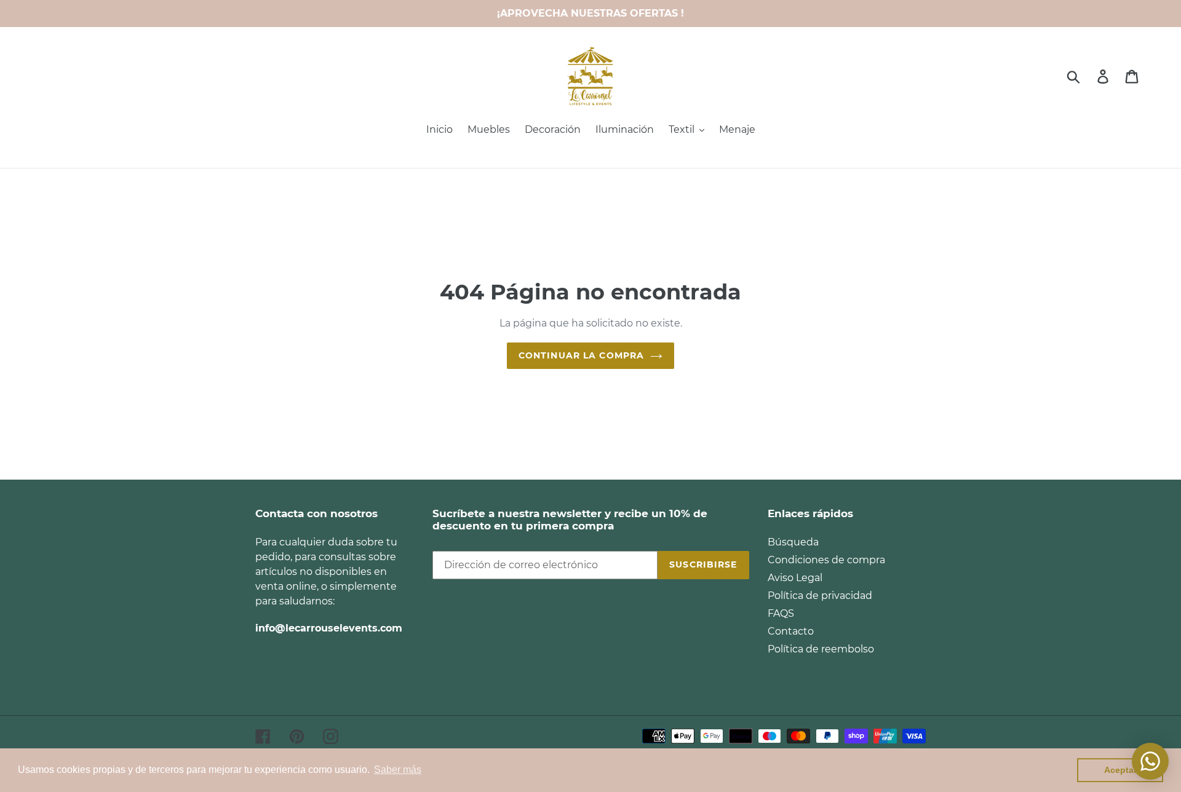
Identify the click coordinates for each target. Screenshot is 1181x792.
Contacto (791, 631)
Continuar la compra (581, 355)
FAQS (781, 613)
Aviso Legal (795, 578)
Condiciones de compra (826, 560)
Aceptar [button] (1120, 770)
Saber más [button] (397, 769)
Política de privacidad (820, 595)
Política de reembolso (821, 649)
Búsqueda (793, 542)
